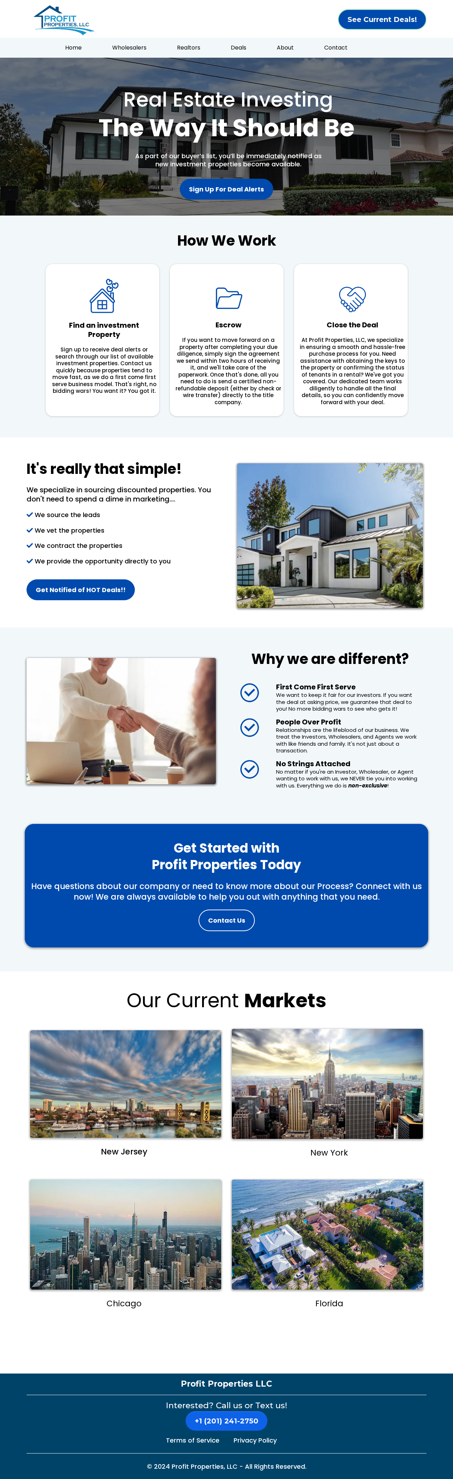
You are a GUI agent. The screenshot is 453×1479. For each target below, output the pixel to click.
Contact (336, 48)
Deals (238, 48)
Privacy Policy (255, 1440)
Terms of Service (192, 1440)
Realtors (188, 48)
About (285, 48)
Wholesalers (129, 48)
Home (73, 48)
